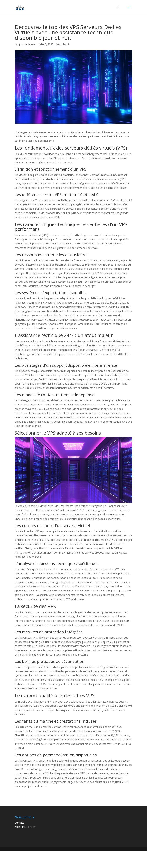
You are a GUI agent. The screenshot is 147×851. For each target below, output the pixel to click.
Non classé (62, 44)
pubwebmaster (28, 44)
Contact (19, 822)
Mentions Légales (25, 826)
